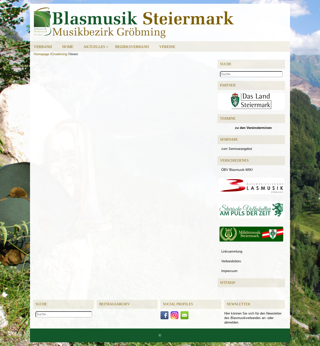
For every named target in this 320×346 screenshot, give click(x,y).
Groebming (59, 54)
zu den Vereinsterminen (253, 128)
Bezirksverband (132, 47)
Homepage (41, 54)
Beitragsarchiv (114, 304)
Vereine (167, 47)
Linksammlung (231, 251)
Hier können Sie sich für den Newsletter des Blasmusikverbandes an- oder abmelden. (253, 318)
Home (67, 47)
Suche (41, 304)
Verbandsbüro (231, 261)
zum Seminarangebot (236, 149)
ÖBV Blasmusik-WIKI (237, 170)
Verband (43, 47)
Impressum (229, 271)
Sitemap (227, 283)
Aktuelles (96, 46)
